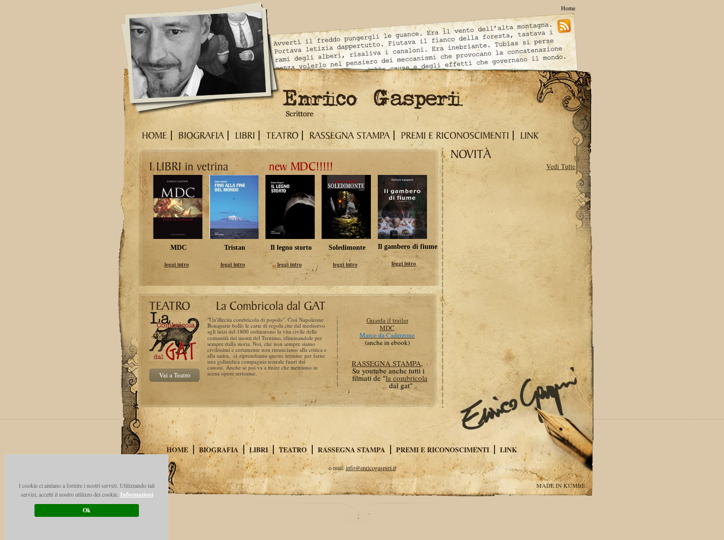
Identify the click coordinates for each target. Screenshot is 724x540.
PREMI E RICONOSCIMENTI (442, 449)
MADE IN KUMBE (560, 485)
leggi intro (177, 265)
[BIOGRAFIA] (199, 135)
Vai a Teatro (175, 375)
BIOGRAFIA (218, 449)
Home (568, 8)
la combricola (407, 378)
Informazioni (136, 494)
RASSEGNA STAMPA (386, 363)
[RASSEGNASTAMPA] (348, 135)
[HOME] (152, 135)
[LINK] (527, 135)
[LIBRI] (243, 135)
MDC (387, 327)
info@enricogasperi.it (371, 468)
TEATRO (293, 449)
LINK (508, 449)
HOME (177, 449)
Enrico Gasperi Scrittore (201, 59)
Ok (87, 510)
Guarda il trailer (387, 320)
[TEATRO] (280, 135)
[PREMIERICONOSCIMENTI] (453, 135)
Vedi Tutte (560, 166)
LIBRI (258, 449)
